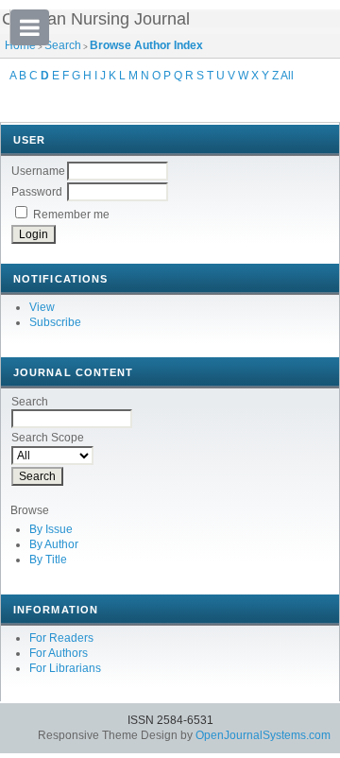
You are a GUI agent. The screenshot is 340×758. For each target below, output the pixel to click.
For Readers (61, 638)
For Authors (58, 653)
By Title (48, 559)
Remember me (71, 214)
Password (36, 191)
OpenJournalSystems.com (263, 735)
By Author (53, 544)
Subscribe (55, 322)
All (287, 75)
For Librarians (65, 668)
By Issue (51, 529)
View (42, 307)
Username (38, 171)
